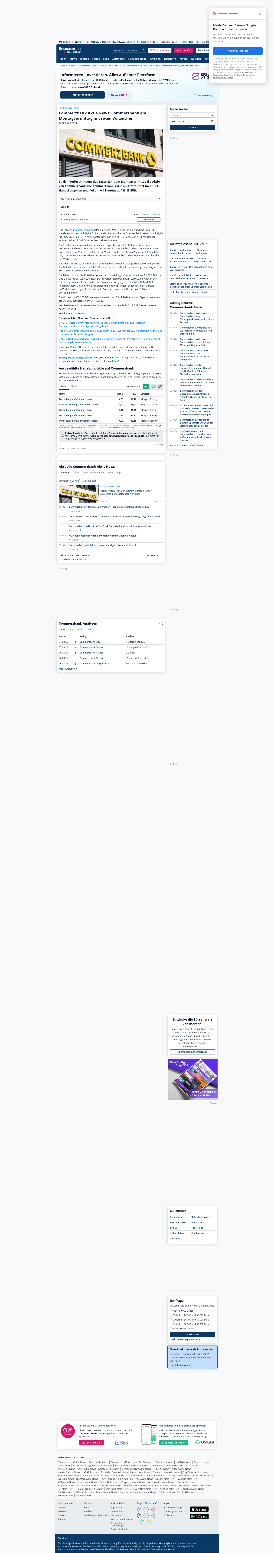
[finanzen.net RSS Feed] (149, 1521)
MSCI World (96, 42)
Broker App (169, 1515)
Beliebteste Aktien (201, 1216)
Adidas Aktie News (202, 1485)
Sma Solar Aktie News (117, 1488)
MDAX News (130, 1462)
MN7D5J (62, 427)
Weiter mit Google (238, 50)
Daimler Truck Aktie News (89, 1488)
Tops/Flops (197, 1227)
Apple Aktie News (141, 1472)
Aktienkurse (176, 1216)
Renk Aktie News (155, 1475)
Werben (88, 1511)
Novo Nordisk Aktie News (160, 1482)
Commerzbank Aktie (87, 65)
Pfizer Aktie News (185, 1482)
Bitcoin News (121, 1465)
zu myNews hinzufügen (72, 559)
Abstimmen (192, 1334)
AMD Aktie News (66, 1482)
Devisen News (201, 1462)
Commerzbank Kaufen (92, 652)
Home (62, 65)
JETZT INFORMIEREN (91, 1442)
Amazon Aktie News (108, 1468)
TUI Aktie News (161, 1468)
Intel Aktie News (66, 1485)
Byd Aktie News (66, 1478)
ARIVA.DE (135, 1549)
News (73, 59)
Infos (115, 361)
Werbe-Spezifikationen (96, 1515)
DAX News (116, 1462)
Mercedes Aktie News (141, 1478)
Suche (192, 127)
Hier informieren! (179, 1365)
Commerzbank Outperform (94, 663)
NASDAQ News (183, 1462)
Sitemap (62, 1519)
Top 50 (173, 1227)
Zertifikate (118, 59)
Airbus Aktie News (201, 1475)
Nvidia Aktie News (140, 1465)
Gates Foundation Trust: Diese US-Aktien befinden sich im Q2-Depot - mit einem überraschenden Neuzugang (191, 260)
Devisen (196, 59)
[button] (160, 50)
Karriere (62, 1511)
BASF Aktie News (66, 1468)
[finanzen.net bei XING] (152, 1515)
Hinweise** (113, 427)
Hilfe (86, 1507)
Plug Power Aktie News (195, 1472)
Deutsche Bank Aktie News (115, 1472)
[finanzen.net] (70, 48)
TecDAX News (146, 1462)
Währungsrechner (173, 1511)
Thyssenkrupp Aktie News (114, 1478)
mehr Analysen (67, 668)
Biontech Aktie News (87, 1478)
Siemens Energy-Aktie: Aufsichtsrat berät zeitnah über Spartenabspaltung (191, 285)
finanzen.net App (172, 1507)
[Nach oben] (211, 1549)
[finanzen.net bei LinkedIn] (146, 1515)
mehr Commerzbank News (73, 555)
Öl (190, 42)
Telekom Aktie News (193, 1488)
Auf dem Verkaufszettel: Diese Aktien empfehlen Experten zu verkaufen (190, 252)
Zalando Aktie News (106, 1492)
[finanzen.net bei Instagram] (139, 1509)
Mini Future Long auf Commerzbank (78, 404)
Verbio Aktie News (186, 1492)
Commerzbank (69, 214)
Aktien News (79, 1462)
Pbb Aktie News (166, 1492)
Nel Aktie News (66, 1488)
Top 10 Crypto (119, 42)
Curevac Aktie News (158, 1485)
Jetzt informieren (83, 95)
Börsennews (64, 1462)
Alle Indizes (197, 1222)
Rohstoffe (170, 59)
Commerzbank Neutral (92, 647)
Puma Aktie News (180, 1485)
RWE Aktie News (135, 1475)
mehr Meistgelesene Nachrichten (188, 292)
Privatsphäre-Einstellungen (118, 1524)
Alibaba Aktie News (170, 1488)
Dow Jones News (164, 1462)
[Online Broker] (70, 51)
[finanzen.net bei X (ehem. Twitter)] (139, 1515)
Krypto (183, 59)
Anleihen (155, 59)
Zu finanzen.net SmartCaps (192, 1051)
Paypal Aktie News (115, 1475)
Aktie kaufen (149, 219)
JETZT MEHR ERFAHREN (173, 1442)
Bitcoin (156, 42)
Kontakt (62, 1507)
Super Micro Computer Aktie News (137, 1492)
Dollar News (64, 1465)
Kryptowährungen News (99, 1465)
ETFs (106, 59)
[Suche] (144, 50)
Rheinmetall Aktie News (165, 1465)
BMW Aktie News (85, 1492)
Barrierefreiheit (119, 1529)
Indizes (84, 59)
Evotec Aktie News (109, 1482)
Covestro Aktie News (111, 1485)
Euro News (78, 1465)
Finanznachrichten (98, 1462)
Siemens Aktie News (134, 1485)
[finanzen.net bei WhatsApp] (142, 1521)
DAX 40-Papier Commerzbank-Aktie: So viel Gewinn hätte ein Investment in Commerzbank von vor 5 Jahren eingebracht (102, 324)
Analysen (83, 219)
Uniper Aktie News (87, 1482)
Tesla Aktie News (189, 1465)
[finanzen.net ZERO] (203, 79)
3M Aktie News (65, 1495)
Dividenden (197, 1233)
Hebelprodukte (137, 59)
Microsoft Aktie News (69, 1472)
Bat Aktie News (65, 1492)
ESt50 (77, 42)
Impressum (117, 1507)
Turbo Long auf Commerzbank (75, 399)
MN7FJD (78, 427)
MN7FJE (158, 425)
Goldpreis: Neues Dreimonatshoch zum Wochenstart (191, 268)
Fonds (96, 59)
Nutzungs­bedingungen (123, 1519)
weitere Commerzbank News (185, 445)
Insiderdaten (177, 1233)
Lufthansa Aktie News (177, 1475)
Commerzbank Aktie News (166, 1472)
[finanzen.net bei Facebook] (146, 1509)
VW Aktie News (83, 1495)
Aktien (62, 59)
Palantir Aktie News (87, 1485)
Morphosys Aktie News (133, 1482)
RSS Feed (152, 555)
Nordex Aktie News (165, 1478)
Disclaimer (116, 1515)
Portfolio (175, 1238)
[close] (259, 13)
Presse (61, 1515)
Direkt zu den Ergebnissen (184, 1339)
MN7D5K (150, 425)
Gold (203, 42)
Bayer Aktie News (87, 1468)
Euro (174, 42)
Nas (138, 42)
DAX (60, 42)
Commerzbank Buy (90, 641)
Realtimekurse (178, 1222)
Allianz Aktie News (181, 1468)
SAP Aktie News (90, 1472)
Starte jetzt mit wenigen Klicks (75, 357)
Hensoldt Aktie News (68, 1475)
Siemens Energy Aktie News (136, 1468)
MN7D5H (70, 427)
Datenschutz (117, 1511)
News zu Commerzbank (110, 65)
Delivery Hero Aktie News (144, 1488)
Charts (64, 219)
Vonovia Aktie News (188, 1478)
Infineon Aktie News (92, 1475)
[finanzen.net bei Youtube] (152, 1509)
